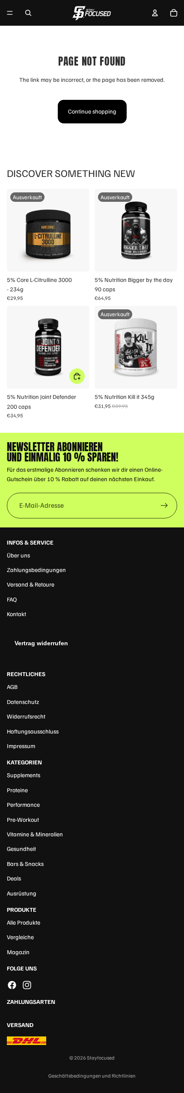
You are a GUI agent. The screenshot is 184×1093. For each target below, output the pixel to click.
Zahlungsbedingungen (36, 569)
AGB (12, 686)
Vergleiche (20, 936)
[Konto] (154, 12)
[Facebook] (12, 985)
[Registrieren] (164, 506)
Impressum (21, 745)
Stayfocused (101, 1057)
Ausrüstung (21, 893)
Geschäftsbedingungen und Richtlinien (92, 1075)
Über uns (18, 555)
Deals (14, 878)
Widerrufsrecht (26, 716)
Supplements (23, 775)
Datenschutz (23, 701)
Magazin (18, 951)
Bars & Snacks (25, 863)
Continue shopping (92, 111)
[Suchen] (28, 12)
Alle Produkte (23, 922)
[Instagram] (27, 985)
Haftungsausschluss (33, 731)
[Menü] (10, 13)
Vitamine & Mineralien (35, 834)
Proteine (17, 790)
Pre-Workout (23, 819)
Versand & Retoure (30, 584)
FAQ (12, 599)
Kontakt (16, 613)
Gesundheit (21, 848)
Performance (23, 804)
